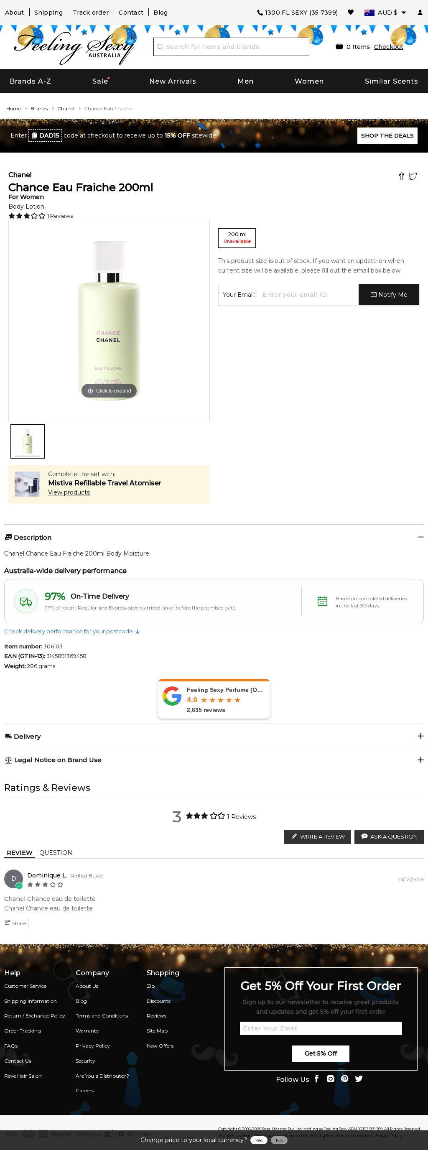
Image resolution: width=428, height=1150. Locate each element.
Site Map (157, 1031)
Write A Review (322, 836)
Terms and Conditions (102, 1015)
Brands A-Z (30, 81)
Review (20, 853)
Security (85, 1061)
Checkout (388, 47)
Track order (91, 12)
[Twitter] (414, 177)
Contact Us (17, 1061)
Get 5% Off (321, 1053)
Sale (100, 81)
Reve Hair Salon (23, 1076)
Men (245, 81)
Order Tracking (22, 1031)
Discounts (159, 1001)
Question (55, 853)
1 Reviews (60, 215)
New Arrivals (172, 81)
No (279, 1140)
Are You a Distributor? (102, 1076)
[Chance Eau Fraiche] (27, 441)
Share (18, 923)
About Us (87, 986)
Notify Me (392, 294)
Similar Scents (391, 81)
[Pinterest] (345, 1079)
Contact (131, 12)
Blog (160, 12)
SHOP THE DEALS (387, 135)
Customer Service (25, 986)
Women (309, 81)
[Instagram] (331, 1079)
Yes (258, 1140)
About (14, 12)
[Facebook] (402, 177)
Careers (85, 1090)
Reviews (156, 1015)
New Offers (160, 1046)
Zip (151, 986)
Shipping (48, 12)
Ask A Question (394, 836)
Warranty (87, 1031)
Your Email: (239, 294)
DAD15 (49, 135)
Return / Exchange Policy (34, 1015)
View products (69, 492)
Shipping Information (30, 1001)
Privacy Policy (93, 1046)
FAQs (11, 1046)
